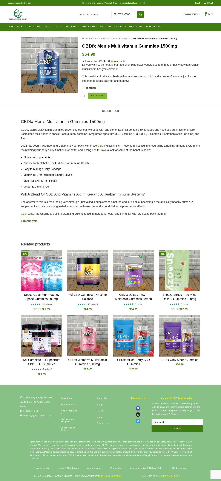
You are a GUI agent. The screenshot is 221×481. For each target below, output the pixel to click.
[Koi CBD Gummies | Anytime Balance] (87, 271)
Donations (66, 398)
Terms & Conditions (68, 468)
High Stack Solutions (109, 476)
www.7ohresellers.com (131, 3)
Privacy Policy (41, 468)
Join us (177, 428)
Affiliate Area (94, 468)
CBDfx (104, 38)
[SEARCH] (140, 14)
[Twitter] (138, 421)
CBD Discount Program (68, 420)
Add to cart (97, 96)
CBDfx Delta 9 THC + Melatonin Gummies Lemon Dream (133, 299)
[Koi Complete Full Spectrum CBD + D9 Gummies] (41, 336)
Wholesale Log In (68, 412)
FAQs (100, 411)
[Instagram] (138, 414)
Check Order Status (67, 429)
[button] (141, 61)
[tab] (110, 109)
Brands (94, 38)
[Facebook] (138, 408)
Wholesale (115, 468)
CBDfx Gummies (119, 38)
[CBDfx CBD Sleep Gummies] (179, 336)
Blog (99, 417)
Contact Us (103, 423)
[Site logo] (18, 14)
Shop (100, 404)
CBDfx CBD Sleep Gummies (179, 360)
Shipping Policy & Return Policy (147, 468)
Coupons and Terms (169, 475)
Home (85, 38)
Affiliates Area (68, 404)
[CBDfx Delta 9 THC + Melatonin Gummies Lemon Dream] (133, 271)
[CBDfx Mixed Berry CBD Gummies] (133, 336)
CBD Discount (179, 468)
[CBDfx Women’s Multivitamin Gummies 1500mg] (87, 336)
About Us (102, 398)
